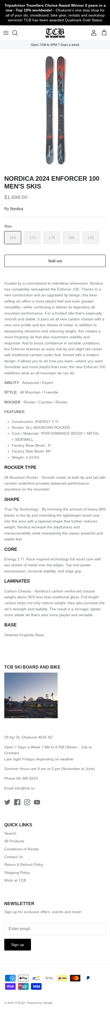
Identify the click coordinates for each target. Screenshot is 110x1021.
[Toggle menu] (6, 33)
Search (10, 833)
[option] (55, 110)
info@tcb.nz (25, 788)
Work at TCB (15, 880)
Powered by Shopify (40, 1002)
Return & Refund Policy (24, 864)
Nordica (16, 208)
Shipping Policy (17, 872)
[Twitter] (7, 802)
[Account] (92, 33)
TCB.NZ (19, 1002)
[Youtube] (37, 802)
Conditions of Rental (21, 849)
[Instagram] (27, 802)
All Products (14, 841)
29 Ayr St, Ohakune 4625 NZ (28, 737)
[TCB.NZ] (55, 33)
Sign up (17, 945)
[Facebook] (17, 802)
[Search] (17, 33)
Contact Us (13, 857)
